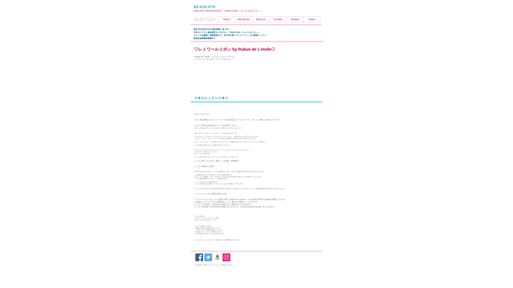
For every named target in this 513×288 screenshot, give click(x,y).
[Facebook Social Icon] (199, 257)
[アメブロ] (217, 257)
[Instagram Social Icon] (226, 257)
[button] (243, 19)
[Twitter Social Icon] (208, 257)
